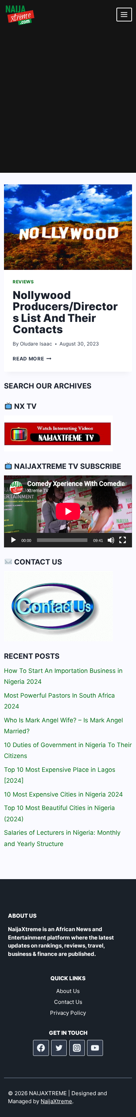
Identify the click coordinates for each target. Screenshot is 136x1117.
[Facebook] (41, 1048)
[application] (68, 511)
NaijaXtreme (56, 1101)
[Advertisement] (68, 101)
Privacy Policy (68, 1012)
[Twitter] (59, 1048)
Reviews (23, 281)
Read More (32, 359)
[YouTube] (95, 1048)
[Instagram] (77, 1048)
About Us (68, 991)
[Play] (13, 540)
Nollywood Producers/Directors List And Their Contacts (65, 312)
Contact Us (68, 1001)
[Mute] (111, 540)
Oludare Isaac (36, 344)
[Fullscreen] (122, 540)
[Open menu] (124, 14)
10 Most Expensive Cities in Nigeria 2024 (63, 794)
